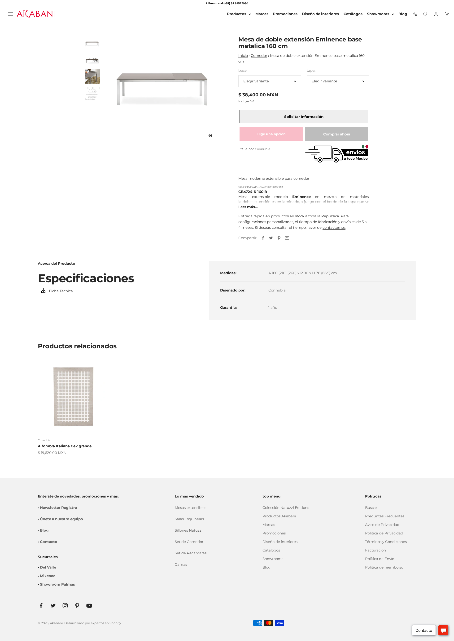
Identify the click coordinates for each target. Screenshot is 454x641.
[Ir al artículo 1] (92, 43)
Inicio (243, 55)
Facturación (375, 550)
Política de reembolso (384, 567)
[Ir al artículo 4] (92, 93)
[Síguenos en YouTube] (89, 605)
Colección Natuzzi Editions (285, 507)
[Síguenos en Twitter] (53, 605)
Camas (181, 564)
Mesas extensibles (190, 507)
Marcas (268, 524)
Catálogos (271, 550)
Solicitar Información (303, 116)
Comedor (259, 55)
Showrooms (378, 14)
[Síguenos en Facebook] (41, 605)
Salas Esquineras (189, 519)
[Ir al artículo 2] (92, 60)
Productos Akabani (279, 516)
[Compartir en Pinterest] (279, 238)
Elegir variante (256, 81)
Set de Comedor (189, 541)
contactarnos (334, 227)
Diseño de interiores (279, 541)
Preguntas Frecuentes (384, 516)
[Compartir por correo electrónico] (287, 238)
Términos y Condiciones (386, 541)
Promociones (274, 533)
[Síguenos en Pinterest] (77, 605)
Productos (236, 14)
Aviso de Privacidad (382, 524)
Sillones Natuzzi (188, 530)
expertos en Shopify (106, 623)
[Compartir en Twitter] (271, 238)
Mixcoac (47, 576)
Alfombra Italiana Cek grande (65, 446)
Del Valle (48, 567)
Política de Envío (379, 558)
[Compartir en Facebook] (263, 238)
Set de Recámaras (190, 553)
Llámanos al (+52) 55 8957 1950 (227, 3)
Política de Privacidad (384, 533)
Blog (266, 567)
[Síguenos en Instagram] (65, 605)
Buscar (371, 507)
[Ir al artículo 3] (92, 76)
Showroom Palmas (57, 584)
